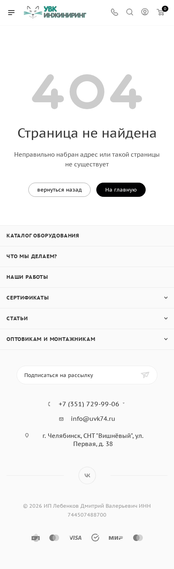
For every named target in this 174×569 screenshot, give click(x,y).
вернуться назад (59, 189)
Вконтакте (87, 475)
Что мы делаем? (31, 256)
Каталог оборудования (42, 235)
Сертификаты (27, 297)
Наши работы (27, 277)
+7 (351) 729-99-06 (89, 404)
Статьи (17, 318)
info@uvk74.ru (93, 418)
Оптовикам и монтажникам (50, 339)
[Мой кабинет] (145, 13)
